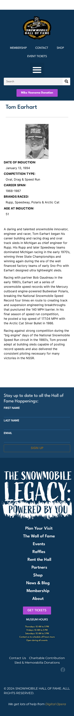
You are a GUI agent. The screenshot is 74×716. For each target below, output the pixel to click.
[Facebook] (63, 669)
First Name (12, 408)
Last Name (11, 420)
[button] (37, 70)
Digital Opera (55, 704)
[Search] (66, 81)
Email (8, 433)
